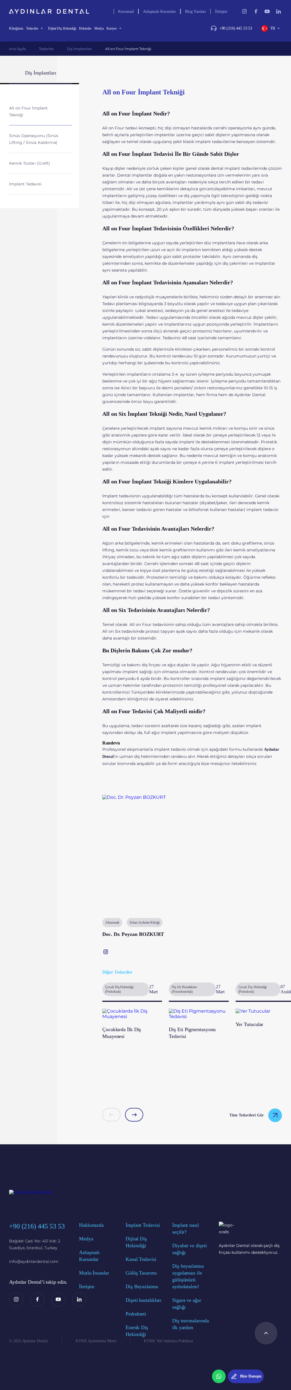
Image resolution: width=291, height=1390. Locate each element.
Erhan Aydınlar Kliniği (145, 922)
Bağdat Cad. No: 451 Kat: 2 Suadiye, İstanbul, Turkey (34, 1244)
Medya (99, 28)
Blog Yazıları (195, 11)
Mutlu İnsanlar (94, 1273)
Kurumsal (126, 11)
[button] (111, 1115)
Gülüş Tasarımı (141, 1273)
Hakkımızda (91, 1225)
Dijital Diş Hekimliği (62, 28)
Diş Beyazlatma (142, 1286)
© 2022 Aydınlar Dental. (28, 1341)
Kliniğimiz (16, 28)
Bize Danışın (250, 1376)
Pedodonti (136, 1314)
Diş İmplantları (79, 49)
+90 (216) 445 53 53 (235, 28)
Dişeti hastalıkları (143, 1300)
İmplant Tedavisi (143, 1225)
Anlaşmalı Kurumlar (159, 11)
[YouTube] (58, 1299)
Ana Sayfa (17, 49)
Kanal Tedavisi (141, 1259)
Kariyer (112, 28)
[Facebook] (37, 1299)
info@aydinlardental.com (34, 1261)
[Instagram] (16, 1299)
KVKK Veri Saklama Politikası (168, 1341)
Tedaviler (32, 28)
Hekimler (85, 28)
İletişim (221, 11)
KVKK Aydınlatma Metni (96, 1341)
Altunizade (112, 922)
